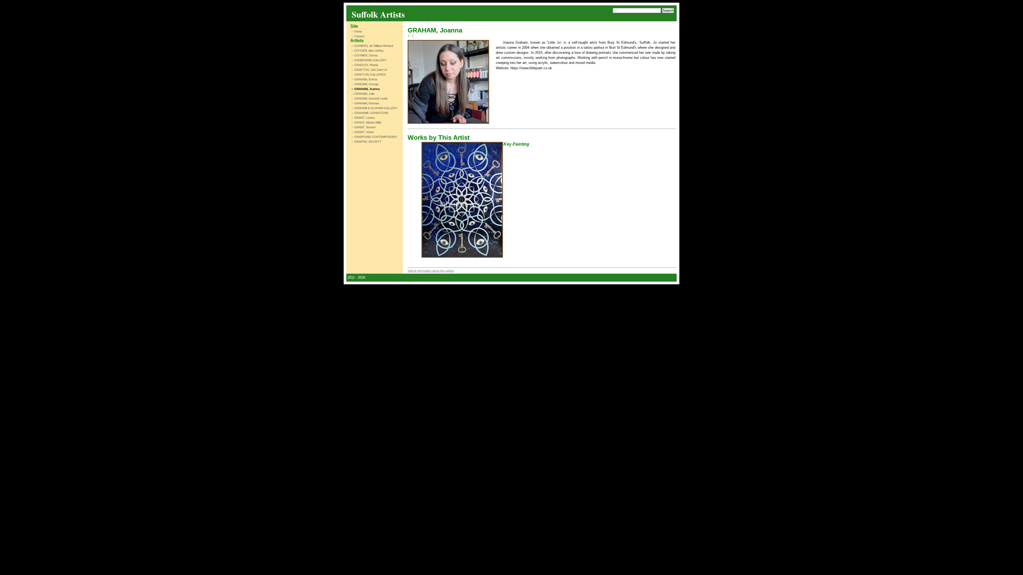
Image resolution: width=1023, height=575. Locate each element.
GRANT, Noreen (365, 127)
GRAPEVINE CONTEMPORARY (375, 136)
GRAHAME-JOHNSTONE (371, 112)
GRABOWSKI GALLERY (370, 60)
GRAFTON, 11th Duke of (370, 69)
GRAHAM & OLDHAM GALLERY (375, 108)
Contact (359, 36)
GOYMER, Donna (365, 55)
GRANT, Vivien (364, 132)
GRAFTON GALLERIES (370, 74)
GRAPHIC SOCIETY (367, 141)
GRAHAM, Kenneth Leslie (371, 98)
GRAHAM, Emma (365, 79)
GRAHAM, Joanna (367, 89)
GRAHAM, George (366, 84)
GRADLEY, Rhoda (366, 65)
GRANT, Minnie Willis (367, 122)
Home (358, 31)
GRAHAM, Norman (366, 103)
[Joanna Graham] (448, 82)
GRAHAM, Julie (364, 93)
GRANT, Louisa (364, 117)
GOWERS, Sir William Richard (373, 45)
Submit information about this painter (431, 270)
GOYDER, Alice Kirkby (369, 50)
